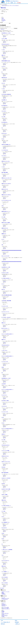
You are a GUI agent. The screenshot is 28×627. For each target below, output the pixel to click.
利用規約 (17, 622)
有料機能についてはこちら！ (12, 1)
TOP (2, 620)
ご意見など (17, 624)
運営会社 (3, 624)
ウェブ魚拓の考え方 (5, 622)
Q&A (16, 620)
